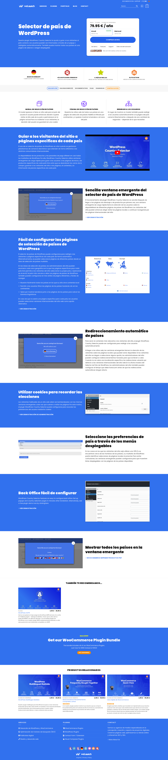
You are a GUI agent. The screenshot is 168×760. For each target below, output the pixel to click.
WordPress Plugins (72, 732)
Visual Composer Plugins (74, 739)
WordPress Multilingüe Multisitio (28, 700)
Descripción (52, 88)
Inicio (92, 22)
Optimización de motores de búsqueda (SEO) (37, 732)
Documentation (128, 1)
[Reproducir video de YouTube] (117, 153)
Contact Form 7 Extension (74, 735)
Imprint (78, 758)
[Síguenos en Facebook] (142, 1)
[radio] (101, 32)
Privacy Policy (87, 758)
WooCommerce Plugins (74, 728)
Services (43, 6)
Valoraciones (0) (66, 88)
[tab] (53, 88)
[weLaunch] (27, 6)
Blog (75, 6)
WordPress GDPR (24, 613)
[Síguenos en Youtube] (145, 1)
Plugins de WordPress (109, 22)
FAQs (92, 88)
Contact (84, 6)
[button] (142, 6)
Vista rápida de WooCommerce (118, 700)
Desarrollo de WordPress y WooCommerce (36, 728)
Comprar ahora (113, 40)
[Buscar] (136, 6)
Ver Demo (94, 46)
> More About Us (114, 740)
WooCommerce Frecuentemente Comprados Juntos (74, 700)
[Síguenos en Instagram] (144, 1)
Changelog (100, 88)
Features (103, 46)
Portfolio (65, 6)
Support (137, 1)
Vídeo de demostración (123, 46)
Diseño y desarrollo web (29, 739)
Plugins (53, 6)
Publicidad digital (27, 735)
